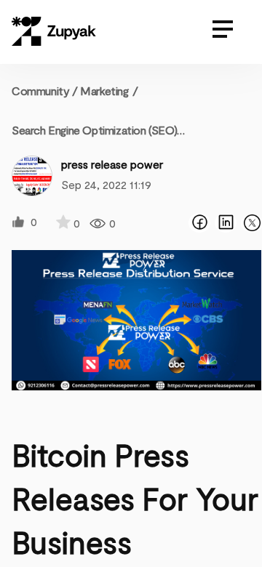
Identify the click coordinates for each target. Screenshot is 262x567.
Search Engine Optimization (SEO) (94, 130)
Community (45, 90)
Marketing (104, 90)
